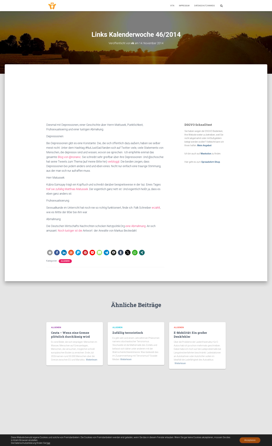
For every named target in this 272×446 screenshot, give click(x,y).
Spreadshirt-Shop (210, 162)
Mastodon (206, 153)
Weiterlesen (91, 359)
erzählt (156, 207)
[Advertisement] (136, 99)
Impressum (184, 6)
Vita (172, 6)
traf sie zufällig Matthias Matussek (67, 189)
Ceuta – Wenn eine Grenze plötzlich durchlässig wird (70, 334)
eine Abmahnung (135, 226)
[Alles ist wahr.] (52, 6)
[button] (50, 252)
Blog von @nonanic (69, 157)
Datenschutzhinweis (204, 6)
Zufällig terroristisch (127, 333)
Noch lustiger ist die (70, 230)
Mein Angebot (204, 145)
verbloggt (113, 161)
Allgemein (65, 261)
